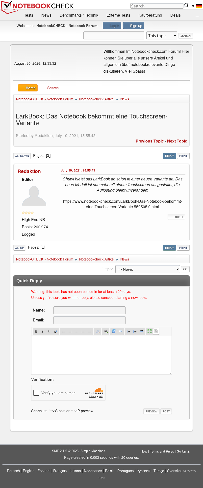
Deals (175, 15)
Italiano (75, 470)
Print (183, 156)
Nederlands (93, 470)
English (28, 470)
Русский (144, 470)
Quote (179, 217)
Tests (28, 15)
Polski (109, 470)
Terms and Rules (162, 451)
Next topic (177, 141)
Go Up (19, 248)
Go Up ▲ (183, 451)
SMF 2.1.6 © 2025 (65, 451)
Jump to (107, 268)
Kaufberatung (150, 15)
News (46, 15)
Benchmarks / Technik (79, 15)
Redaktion (29, 171)
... (197, 15)
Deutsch (13, 470)
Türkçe (158, 470)
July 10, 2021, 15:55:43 (78, 170)
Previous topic (150, 141)
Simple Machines (92, 451)
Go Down (22, 156)
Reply (169, 156)
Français (60, 470)
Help (144, 451)
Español (43, 470)
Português (125, 470)
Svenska (174, 470)
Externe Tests (118, 15)
